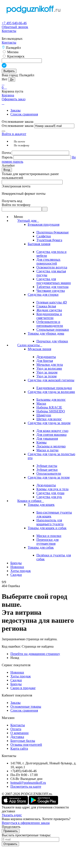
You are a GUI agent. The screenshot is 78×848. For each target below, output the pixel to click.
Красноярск (15, 56)
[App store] (15, 803)
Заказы (15, 110)
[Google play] (43, 803)
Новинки (17, 672)
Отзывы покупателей (26, 744)
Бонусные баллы (22, 741)
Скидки (16, 680)
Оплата (15, 729)
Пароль (7, 157)
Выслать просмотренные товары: (26, 835)
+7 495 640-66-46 (14, 23)
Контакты (9, 31)
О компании (19, 733)
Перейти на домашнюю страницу (35, 654)
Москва (12, 52)
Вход (6, 169)
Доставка (17, 737)
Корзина (8, 95)
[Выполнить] (3, 131)
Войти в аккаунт (14, 134)
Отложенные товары (25, 706)
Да (11, 79)
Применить (10, 831)
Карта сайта (19, 748)
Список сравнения (24, 114)
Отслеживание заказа (17, 126)
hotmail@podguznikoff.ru (28, 782)
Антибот (8, 165)
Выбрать (9, 71)
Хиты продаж (20, 676)
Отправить (10, 844)
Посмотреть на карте (25, 786)
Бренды (16, 684)
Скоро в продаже (23, 688)
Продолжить (11, 827)
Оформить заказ (13, 99)
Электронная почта (16, 186)
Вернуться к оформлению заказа (26, 823)
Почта (7, 153)
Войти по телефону (16, 205)
